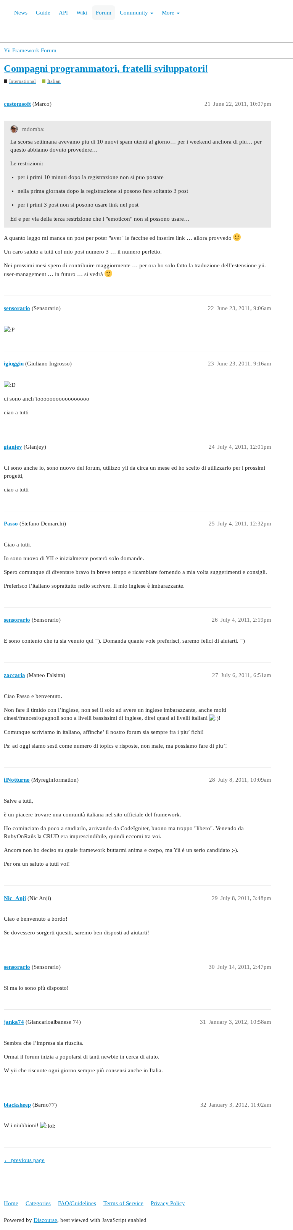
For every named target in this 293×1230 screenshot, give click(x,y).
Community (135, 13)
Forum (103, 13)
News (20, 13)
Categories (38, 1203)
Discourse (45, 1220)
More (169, 13)
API (63, 13)
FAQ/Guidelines (77, 1203)
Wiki (81, 13)
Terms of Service (123, 1203)
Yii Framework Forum (30, 50)
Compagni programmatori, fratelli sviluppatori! (106, 68)
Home (11, 1203)
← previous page (24, 1160)
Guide (43, 13)
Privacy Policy (168, 1203)
